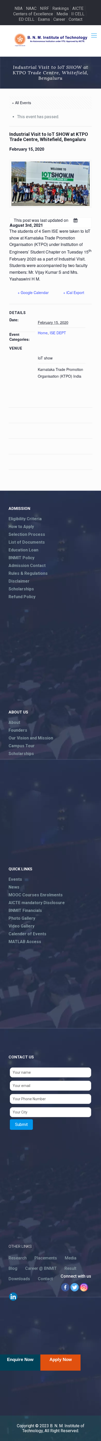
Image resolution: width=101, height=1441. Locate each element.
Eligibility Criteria (25, 518)
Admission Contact (27, 565)
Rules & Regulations (28, 573)
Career (59, 19)
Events (15, 879)
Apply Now (60, 1359)
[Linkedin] (13, 1296)
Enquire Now (20, 1359)
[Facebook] (65, 1287)
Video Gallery (21, 926)
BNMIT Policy (21, 557)
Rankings (60, 8)
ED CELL (26, 19)
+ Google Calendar (33, 292)
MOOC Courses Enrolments (36, 894)
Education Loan (23, 550)
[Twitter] (74, 1287)
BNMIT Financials (25, 910)
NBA (19, 8)
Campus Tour (22, 745)
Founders (18, 730)
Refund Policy (22, 596)
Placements (45, 1258)
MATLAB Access (25, 941)
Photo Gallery (22, 918)
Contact (75, 19)
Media (62, 13)
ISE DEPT (58, 332)
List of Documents (27, 542)
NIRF (44, 8)
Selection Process (27, 534)
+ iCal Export (73, 292)
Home (43, 332)
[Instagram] (84, 1287)
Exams (44, 19)
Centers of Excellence (33, 13)
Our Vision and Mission (31, 738)
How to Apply (21, 526)
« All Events (21, 102)
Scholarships (21, 588)
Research (18, 1258)
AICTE (77, 8)
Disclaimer (19, 581)
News (14, 887)
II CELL (77, 13)
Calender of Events (27, 933)
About (14, 722)
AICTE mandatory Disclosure (37, 902)
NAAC (31, 8)
